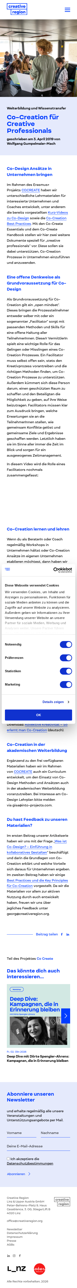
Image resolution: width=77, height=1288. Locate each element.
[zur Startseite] (17, 9)
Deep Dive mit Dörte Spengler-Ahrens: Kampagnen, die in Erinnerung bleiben (38, 1059)
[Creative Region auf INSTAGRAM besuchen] (14, 1256)
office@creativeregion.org (25, 1221)
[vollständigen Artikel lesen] (38, 1016)
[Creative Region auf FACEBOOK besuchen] (20, 1256)
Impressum (15, 1236)
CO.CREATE (31, 190)
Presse (11, 1240)
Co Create (45, 959)
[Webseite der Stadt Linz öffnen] (16, 1270)
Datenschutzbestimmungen (30, 1163)
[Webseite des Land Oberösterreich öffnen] (39, 1269)
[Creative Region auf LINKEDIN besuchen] (8, 1256)
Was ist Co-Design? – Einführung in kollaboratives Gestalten (37, 846)
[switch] (66, 657)
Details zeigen (53, 702)
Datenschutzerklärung (22, 1233)
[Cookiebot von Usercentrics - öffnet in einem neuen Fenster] (54, 570)
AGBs (10, 1244)
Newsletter (14, 1229)
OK (38, 715)
